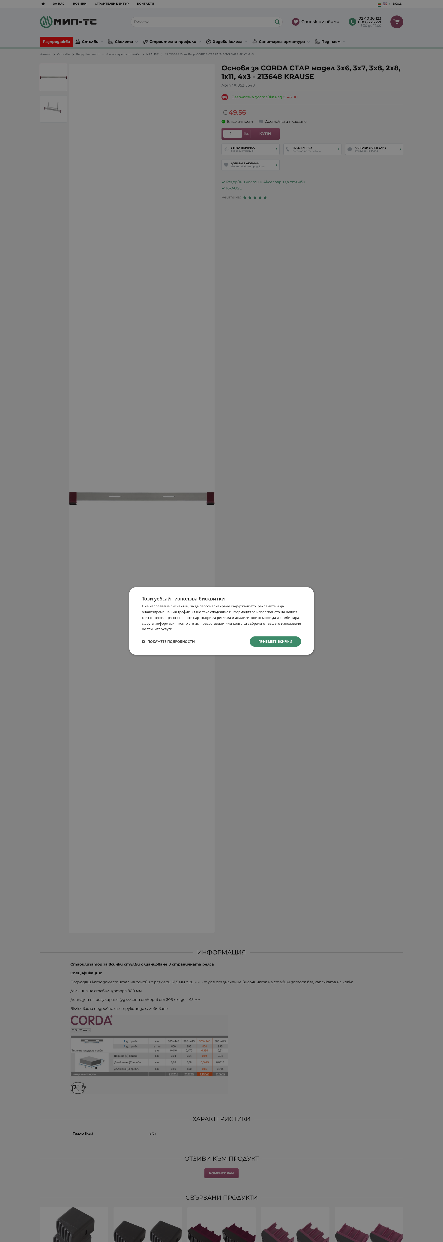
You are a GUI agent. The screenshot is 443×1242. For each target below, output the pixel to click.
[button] (168, 641)
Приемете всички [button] (275, 641)
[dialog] (221, 621)
